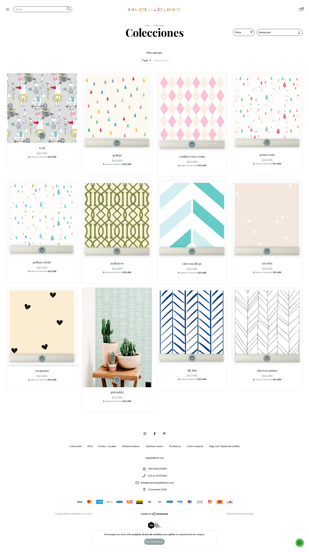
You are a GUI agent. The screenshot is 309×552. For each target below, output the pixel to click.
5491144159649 (157, 468)
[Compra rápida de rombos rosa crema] (192, 144)
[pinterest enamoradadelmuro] (164, 433)
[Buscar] (68, 9)
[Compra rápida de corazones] (42, 358)
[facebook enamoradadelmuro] (154, 433)
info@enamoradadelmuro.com (157, 482)
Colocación (75, 446)
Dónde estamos (131, 446)
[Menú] (8, 9)
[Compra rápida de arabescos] (117, 251)
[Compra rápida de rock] (42, 135)
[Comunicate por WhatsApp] (300, 543)
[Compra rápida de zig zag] (192, 358)
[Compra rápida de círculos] (267, 251)
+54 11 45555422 (157, 475)
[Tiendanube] (154, 514)
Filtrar (238, 32)
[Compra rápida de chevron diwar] (192, 251)
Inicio (147, 25)
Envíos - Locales (107, 446)
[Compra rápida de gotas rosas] (267, 142)
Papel (145, 60)
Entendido (154, 541)
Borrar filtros (162, 60)
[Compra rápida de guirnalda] (117, 380)
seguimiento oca (154, 457)
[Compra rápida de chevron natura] (267, 358)
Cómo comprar (195, 446)
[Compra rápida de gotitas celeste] (42, 250)
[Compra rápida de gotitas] (117, 143)
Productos (175, 446)
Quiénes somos (154, 446)
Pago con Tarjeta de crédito (224, 446)
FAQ (90, 446)
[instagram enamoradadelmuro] (145, 433)
